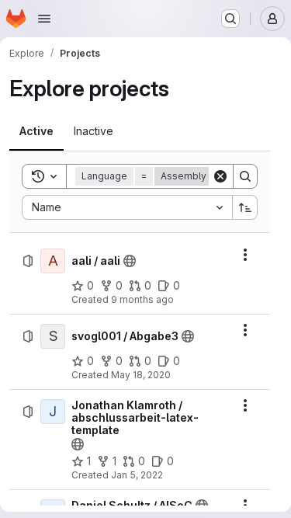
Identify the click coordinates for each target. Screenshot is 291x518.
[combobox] (127, 207)
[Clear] (220, 176)
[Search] (245, 176)
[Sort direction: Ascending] (245, 207)
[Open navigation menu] (44, 18)
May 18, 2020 (141, 375)
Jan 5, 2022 (137, 475)
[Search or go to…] (230, 18)
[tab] (36, 131)
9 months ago (142, 299)
